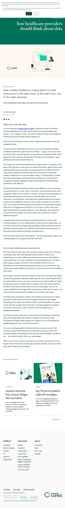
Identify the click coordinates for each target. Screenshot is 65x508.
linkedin (37, 454)
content (6, 451)
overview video (23, 470)
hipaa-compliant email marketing (24, 465)
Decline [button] (36, 13)
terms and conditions (18, 493)
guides (20, 445)
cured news (22, 454)
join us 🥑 (38, 451)
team (36, 448)
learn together (23, 456)
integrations (7, 459)
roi (4, 454)
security (6, 456)
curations (6, 445)
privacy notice (7, 493)
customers (38, 445)
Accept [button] (28, 13)
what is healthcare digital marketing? (24, 460)
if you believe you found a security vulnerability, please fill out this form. (20, 500)
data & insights (8, 448)
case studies (22, 451)
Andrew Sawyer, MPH (26, 128)
